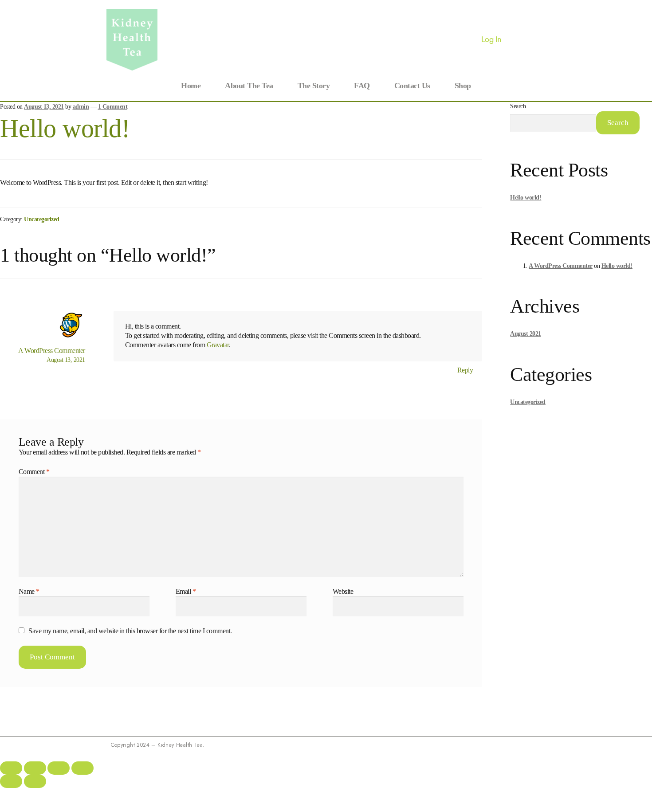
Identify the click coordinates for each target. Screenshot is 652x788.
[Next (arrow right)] (35, 781)
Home (190, 85)
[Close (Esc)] (11, 768)
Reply (465, 370)
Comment (34, 471)
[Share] (35, 768)
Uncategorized (41, 219)
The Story (314, 85)
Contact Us (412, 85)
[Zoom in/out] (82, 768)
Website (343, 591)
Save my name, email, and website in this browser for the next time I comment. (130, 631)
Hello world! (525, 197)
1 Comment (113, 106)
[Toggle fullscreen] (58, 768)
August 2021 (525, 333)
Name (29, 591)
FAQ (362, 85)
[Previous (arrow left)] (11, 781)
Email (186, 591)
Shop (463, 85)
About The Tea (249, 85)
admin (81, 106)
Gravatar (218, 345)
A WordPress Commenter (51, 350)
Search (518, 106)
